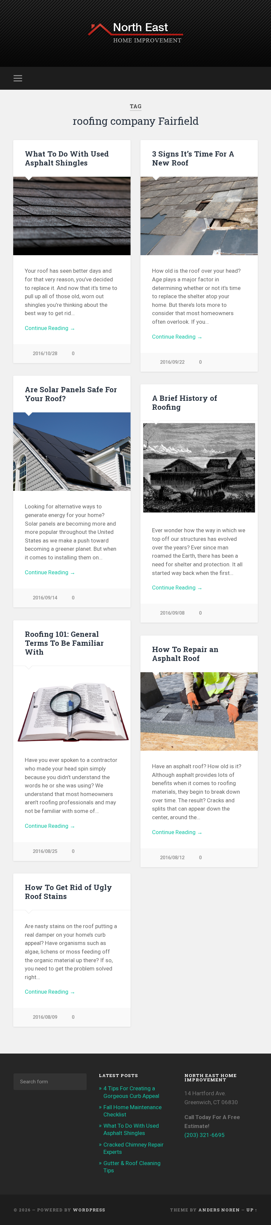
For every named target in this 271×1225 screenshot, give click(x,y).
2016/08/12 (172, 858)
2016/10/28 (45, 353)
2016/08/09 (45, 1017)
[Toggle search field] (253, 78)
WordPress (89, 1209)
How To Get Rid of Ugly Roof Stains (68, 891)
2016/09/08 (172, 613)
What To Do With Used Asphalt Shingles (67, 158)
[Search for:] (50, 1081)
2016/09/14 (45, 598)
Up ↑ (251, 1209)
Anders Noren (219, 1209)
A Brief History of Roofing (184, 402)
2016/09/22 (172, 362)
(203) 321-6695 (204, 1135)
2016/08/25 (45, 851)
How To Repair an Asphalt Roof (185, 653)
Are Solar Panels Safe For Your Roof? (71, 393)
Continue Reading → (50, 328)
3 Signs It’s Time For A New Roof (193, 158)
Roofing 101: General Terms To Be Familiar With (64, 643)
